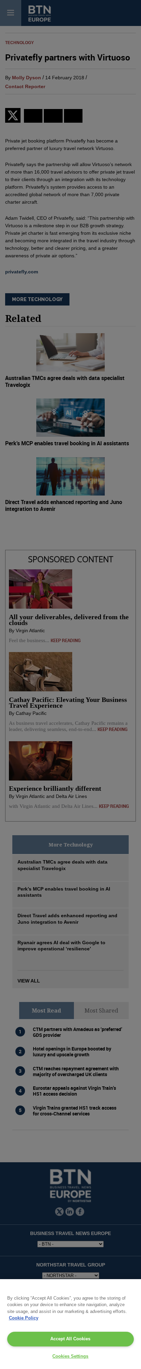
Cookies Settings (70, 1356)
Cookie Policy (23, 1317)
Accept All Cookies (70, 1338)
